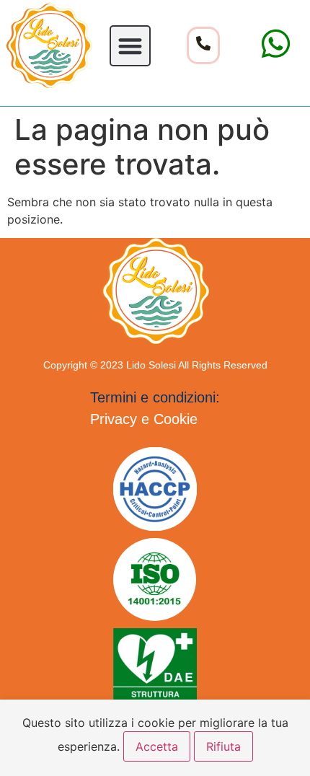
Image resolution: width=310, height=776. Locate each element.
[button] (130, 45)
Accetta (157, 746)
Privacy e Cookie (144, 419)
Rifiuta (223, 746)
